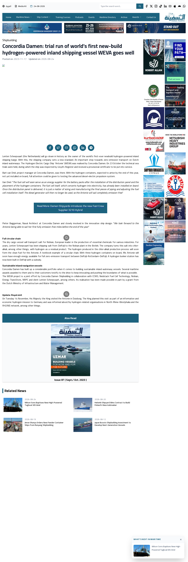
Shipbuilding (9, 40)
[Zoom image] (66, 238)
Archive (124, 17)
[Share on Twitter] (58, 147)
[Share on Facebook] (50, 147)
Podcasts (79, 17)
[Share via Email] (66, 147)
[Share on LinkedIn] (83, 147)
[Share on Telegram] (91, 147)
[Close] (181, 539)
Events (92, 17)
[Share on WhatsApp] (74, 147)
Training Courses (63, 17)
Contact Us (151, 17)
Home (8, 17)
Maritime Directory (108, 17)
